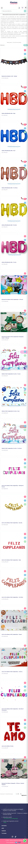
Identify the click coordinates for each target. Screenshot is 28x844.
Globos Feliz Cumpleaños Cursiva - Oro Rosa (12, 448)
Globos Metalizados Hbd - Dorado (9, 225)
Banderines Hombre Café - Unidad (9, 76)
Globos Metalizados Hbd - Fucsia (9, 262)
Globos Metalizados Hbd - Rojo (8, 113)
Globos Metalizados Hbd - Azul (8, 150)
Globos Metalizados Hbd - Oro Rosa (9, 188)
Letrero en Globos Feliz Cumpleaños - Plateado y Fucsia (13, 486)
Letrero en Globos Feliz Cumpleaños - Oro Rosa (12, 597)
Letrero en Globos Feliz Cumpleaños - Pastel (12, 634)
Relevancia (2, 45)
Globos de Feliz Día (11, 37)
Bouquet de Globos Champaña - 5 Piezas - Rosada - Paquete (13, 784)
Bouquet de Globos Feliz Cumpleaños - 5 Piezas (12, 299)
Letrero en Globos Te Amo (7, 746)
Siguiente (24, 795)
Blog (5, 822)
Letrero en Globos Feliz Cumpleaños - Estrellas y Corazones (13, 709)
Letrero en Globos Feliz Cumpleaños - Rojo (11, 560)
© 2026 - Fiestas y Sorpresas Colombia (14, 840)
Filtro (25, 45)
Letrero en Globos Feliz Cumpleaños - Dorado (12, 523)
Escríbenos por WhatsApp (11, 818)
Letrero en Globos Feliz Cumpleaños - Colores (12, 671)
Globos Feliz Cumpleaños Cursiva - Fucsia (11, 374)
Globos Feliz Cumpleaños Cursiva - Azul (10, 411)
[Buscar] (25, 11)
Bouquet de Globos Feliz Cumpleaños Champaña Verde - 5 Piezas (12, 337)
